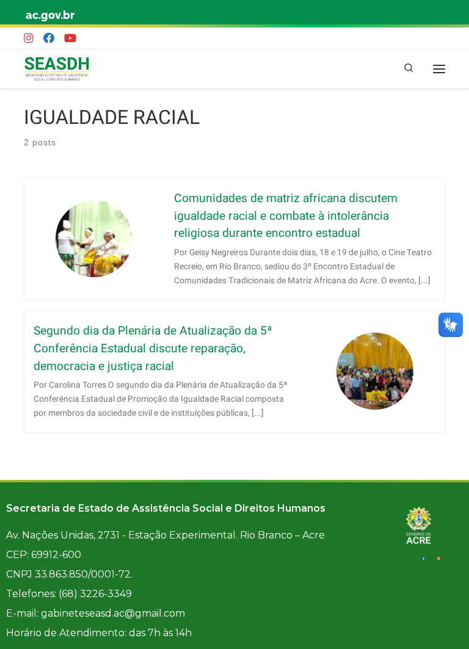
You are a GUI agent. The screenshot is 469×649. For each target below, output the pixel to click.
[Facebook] (48, 38)
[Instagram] (29, 38)
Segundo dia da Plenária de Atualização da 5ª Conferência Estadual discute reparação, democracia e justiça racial (153, 348)
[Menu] (439, 68)
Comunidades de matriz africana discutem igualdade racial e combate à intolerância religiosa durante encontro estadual (286, 216)
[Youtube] (70, 38)
